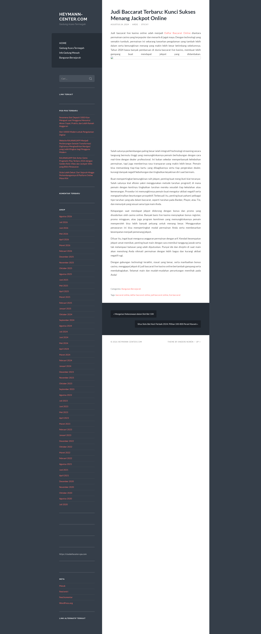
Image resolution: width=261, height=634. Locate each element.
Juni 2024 (63, 337)
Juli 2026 (63, 222)
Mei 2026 (63, 234)
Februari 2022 (65, 458)
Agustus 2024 (65, 326)
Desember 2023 (66, 372)
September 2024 (66, 320)
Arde (135, 24)
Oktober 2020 (65, 493)
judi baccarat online (159, 295)
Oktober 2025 (65, 268)
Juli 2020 (63, 504)
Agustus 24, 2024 (120, 24)
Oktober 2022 (65, 446)
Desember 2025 (66, 256)
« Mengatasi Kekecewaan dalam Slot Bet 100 (133, 314)
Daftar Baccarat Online (177, 32)
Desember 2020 (66, 481)
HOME (62, 43)
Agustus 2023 (65, 395)
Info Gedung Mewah (69, 52)
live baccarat (175, 295)
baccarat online (122, 295)
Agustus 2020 (65, 498)
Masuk (62, 586)
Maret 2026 (64, 245)
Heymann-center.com (73, 16)
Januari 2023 (65, 435)
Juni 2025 (63, 280)
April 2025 (64, 291)
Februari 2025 (65, 303)
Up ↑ (198, 342)
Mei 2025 (63, 285)
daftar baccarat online (140, 295)
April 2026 (64, 239)
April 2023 (64, 418)
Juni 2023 (63, 406)
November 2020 (66, 487)
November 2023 (66, 377)
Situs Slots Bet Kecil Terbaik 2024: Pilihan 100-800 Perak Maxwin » (168, 324)
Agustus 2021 (65, 464)
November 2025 (66, 262)
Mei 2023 (63, 412)
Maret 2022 (64, 452)
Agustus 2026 (65, 216)
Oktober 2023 (65, 383)
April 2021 (64, 475)
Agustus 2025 (65, 274)
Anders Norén (185, 342)
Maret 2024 (64, 354)
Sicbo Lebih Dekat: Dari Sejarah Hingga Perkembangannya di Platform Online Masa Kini (76, 175)
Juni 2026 (63, 228)
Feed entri (63, 591)
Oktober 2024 (65, 314)
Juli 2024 (63, 331)
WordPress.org (66, 603)
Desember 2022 (66, 441)
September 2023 (66, 389)
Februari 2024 (65, 360)
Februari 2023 (65, 429)
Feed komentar (66, 597)
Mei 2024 (63, 343)
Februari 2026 (65, 251)
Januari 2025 (65, 308)
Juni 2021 (63, 470)
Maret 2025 (64, 297)
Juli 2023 (63, 400)
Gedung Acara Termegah (71, 48)
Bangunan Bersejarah (70, 57)
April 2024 (64, 349)
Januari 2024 (65, 366)
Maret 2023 (64, 424)
